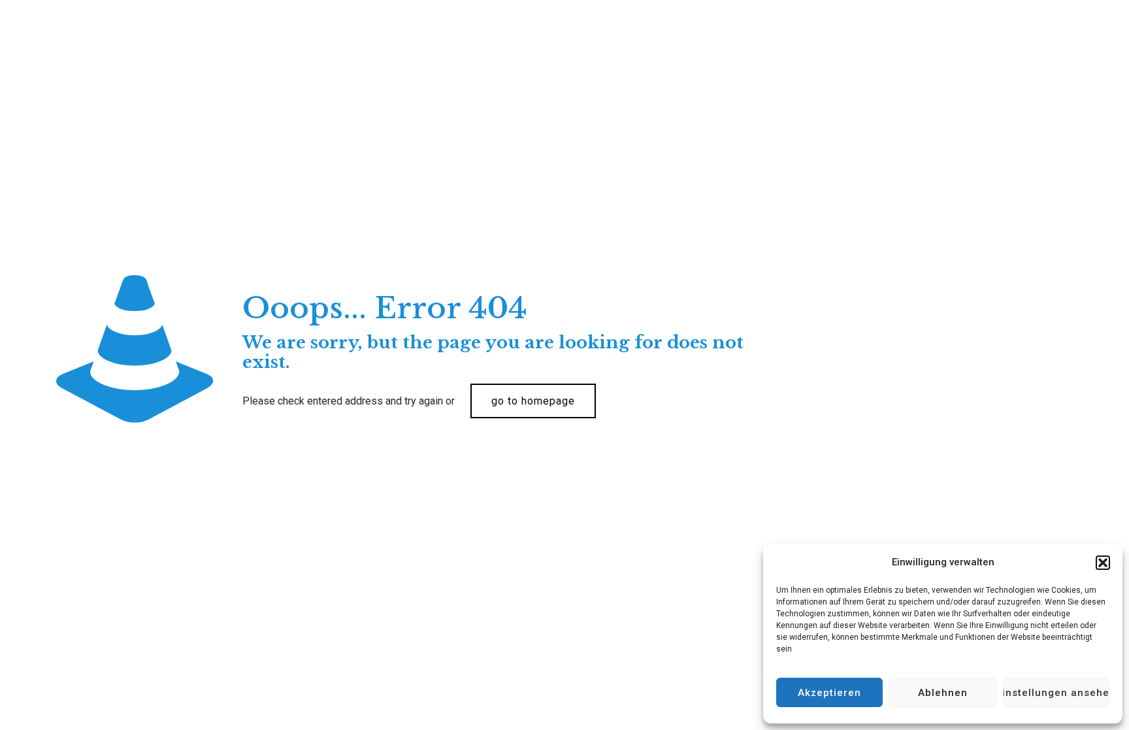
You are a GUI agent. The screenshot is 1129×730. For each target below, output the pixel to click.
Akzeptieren (829, 693)
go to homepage (533, 401)
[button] (1102, 562)
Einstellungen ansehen (1056, 693)
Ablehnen (943, 693)
